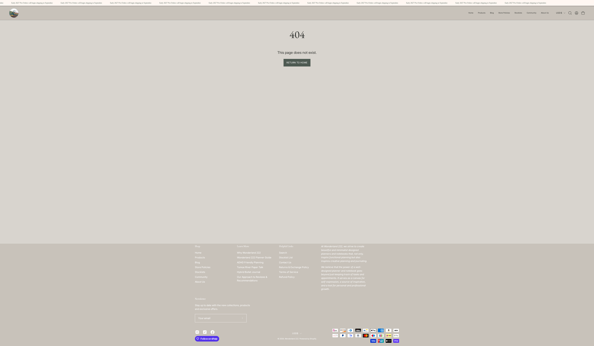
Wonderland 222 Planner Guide (254, 257)
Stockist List (286, 257)
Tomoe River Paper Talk (250, 267)
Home (198, 252)
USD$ (559, 13)
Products (200, 257)
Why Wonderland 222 (249, 252)
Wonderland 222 (292, 339)
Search (283, 252)
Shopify (313, 339)
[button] (504, 13)
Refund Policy (287, 277)
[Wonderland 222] (14, 13)
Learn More (243, 246)
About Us (200, 281)
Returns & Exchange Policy (294, 267)
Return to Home (296, 62)
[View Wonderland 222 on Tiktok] (204, 332)
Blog (197, 262)
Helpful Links (286, 246)
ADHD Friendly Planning (250, 262)
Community (201, 277)
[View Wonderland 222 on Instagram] (196, 332)
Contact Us (285, 262)
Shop (197, 246)
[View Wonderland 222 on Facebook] (212, 332)
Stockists (200, 272)
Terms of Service (288, 272)
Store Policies (202, 267)
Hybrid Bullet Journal (248, 272)
